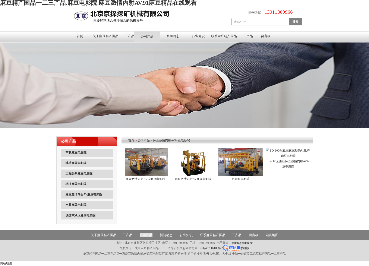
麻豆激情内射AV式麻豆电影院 (145, 179)
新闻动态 (172, 36)
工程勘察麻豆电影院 (79, 173)
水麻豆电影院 (241, 179)
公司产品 (147, 36)
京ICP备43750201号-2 (209, 248)
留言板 (266, 36)
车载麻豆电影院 (76, 152)
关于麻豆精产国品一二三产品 (113, 36)
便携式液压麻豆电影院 (80, 215)
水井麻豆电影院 (76, 204)
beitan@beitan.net (242, 242)
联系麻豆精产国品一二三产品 (232, 36)
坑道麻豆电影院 (76, 184)
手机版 (244, 248)
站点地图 (272, 235)
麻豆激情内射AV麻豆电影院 (84, 194)
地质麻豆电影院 (76, 163)
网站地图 (6, 263)
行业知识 (198, 36)
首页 (80, 36)
